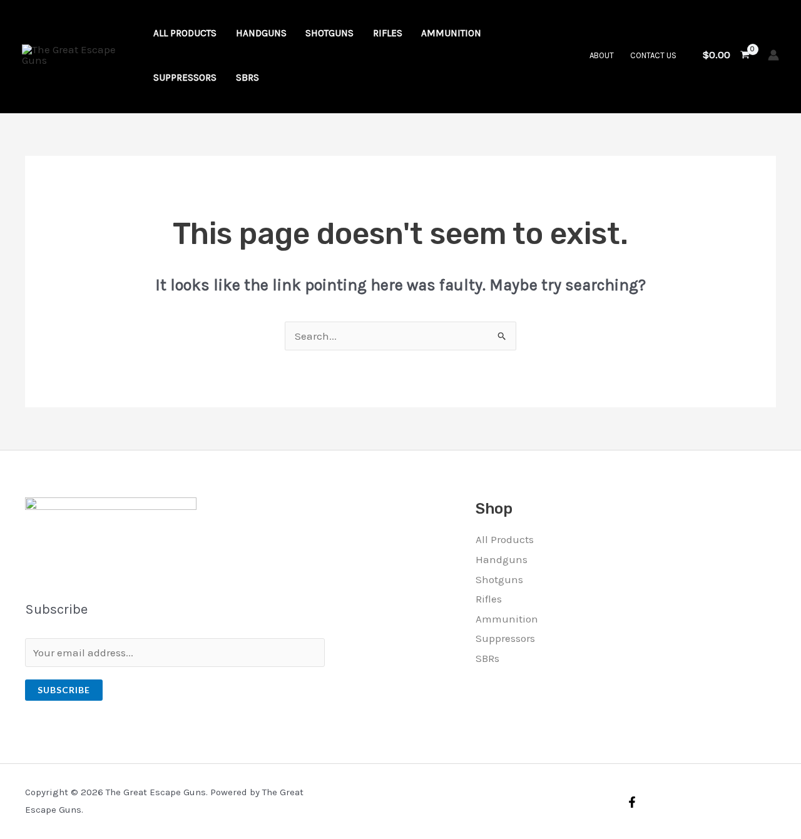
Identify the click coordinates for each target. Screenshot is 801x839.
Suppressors (505, 638)
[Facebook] (632, 802)
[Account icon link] (773, 55)
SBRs (487, 658)
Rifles (489, 598)
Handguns (502, 559)
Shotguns (499, 579)
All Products (505, 539)
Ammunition (507, 619)
